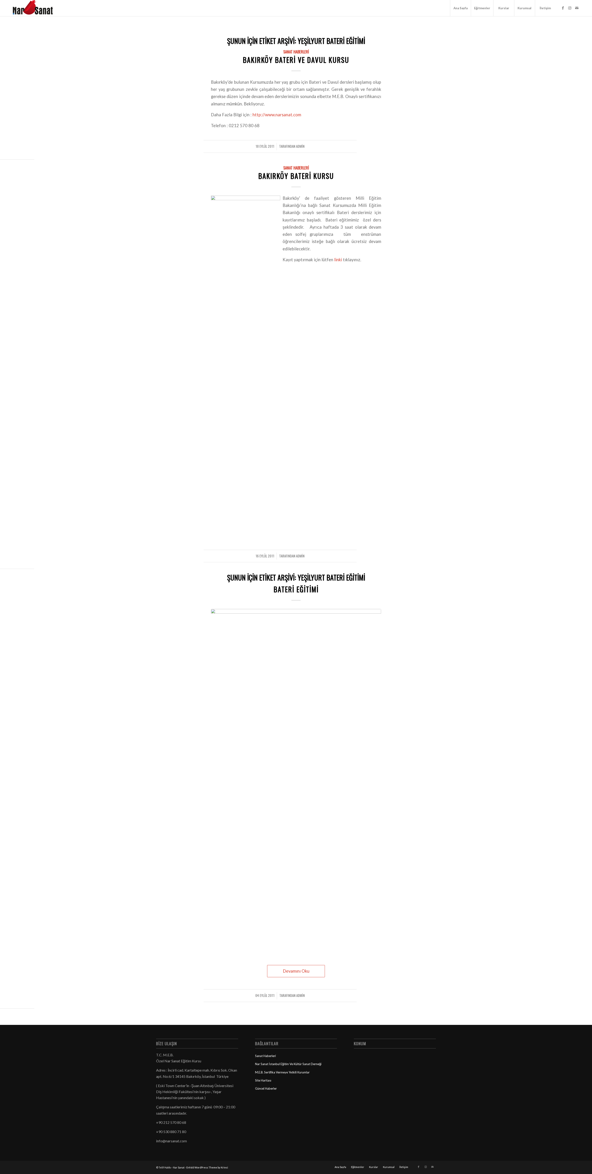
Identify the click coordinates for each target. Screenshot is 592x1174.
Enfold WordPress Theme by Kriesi (207, 1167)
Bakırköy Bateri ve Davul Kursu (296, 60)
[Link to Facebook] (562, 7)
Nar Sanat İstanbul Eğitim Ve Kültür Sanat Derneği (288, 1064)
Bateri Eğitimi (296, 589)
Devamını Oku (296, 971)
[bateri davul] (296, 782)
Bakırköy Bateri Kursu (296, 176)
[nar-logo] (35, 8)
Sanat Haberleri (296, 52)
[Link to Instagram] (569, 7)
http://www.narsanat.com (277, 114)
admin (300, 146)
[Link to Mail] (576, 7)
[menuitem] (460, 8)
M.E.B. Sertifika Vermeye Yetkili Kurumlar (282, 1072)
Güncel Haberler (266, 1088)
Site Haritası (263, 1080)
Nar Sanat (179, 1167)
